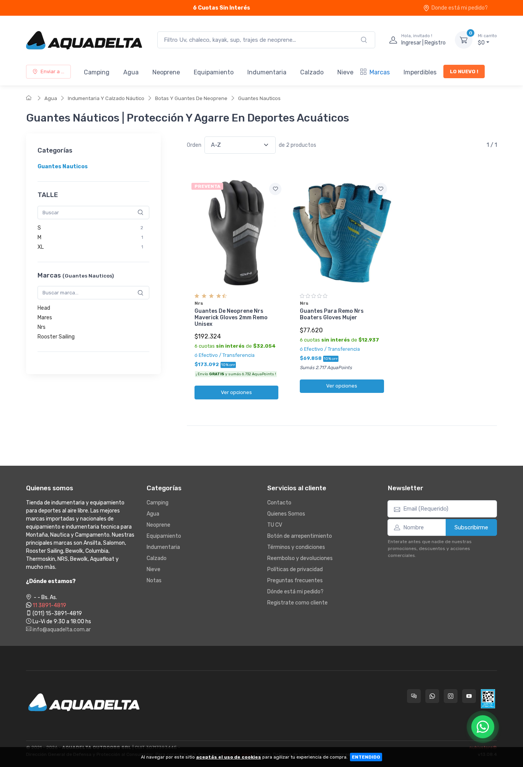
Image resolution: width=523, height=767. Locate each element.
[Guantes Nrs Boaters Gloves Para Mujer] (341, 232)
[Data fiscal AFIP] (488, 698)
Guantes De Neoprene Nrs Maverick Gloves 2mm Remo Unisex (231, 317)
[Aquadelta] (84, 39)
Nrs (42, 327)
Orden (194, 145)
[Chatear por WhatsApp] (482, 726)
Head (44, 308)
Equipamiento (214, 72)
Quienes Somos (286, 514)
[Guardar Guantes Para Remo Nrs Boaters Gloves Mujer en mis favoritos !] (381, 189)
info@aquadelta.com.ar (61, 629)
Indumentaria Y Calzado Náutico (106, 98)
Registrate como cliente (297, 602)
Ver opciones (236, 392)
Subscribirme (471, 527)
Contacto (279, 502)
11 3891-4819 (49, 605)
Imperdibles (420, 72)
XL (41, 247)
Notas (154, 580)
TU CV (274, 525)
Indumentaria (266, 72)
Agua (131, 72)
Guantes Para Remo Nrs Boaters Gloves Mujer (332, 314)
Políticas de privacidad (295, 569)
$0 (487, 39)
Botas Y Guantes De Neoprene (191, 98)
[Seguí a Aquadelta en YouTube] (469, 696)
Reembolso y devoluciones (300, 558)
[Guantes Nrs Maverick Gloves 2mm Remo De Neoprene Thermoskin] (236, 232)
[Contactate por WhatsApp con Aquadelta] (432, 696)
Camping (97, 72)
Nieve (345, 72)
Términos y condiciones (296, 547)
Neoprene (166, 72)
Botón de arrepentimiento (299, 536)
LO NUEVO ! (464, 71)
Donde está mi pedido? (459, 8)
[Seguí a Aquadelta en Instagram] (451, 696)
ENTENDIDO (366, 757)
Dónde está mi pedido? (295, 591)
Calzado (312, 72)
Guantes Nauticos (259, 98)
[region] (93, 166)
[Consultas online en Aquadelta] (414, 696)
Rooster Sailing (56, 336)
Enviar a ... (52, 71)
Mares (45, 317)
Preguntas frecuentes (295, 580)
